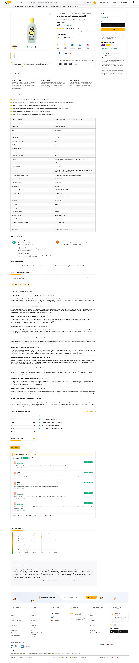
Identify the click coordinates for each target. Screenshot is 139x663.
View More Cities (94, 633)
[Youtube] (112, 657)
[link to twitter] (35, 47)
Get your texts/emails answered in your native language (120, 619)
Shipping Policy (14, 630)
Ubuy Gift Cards (34, 628)
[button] (104, 3)
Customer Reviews (35, 618)
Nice (91, 623)
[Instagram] (109, 657)
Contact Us (13, 615)
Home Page (13, 6)
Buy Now (91, 60)
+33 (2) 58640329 (116, 625)
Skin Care (31, 6)
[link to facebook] (31, 47)
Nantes (92, 625)
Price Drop (68, 25)
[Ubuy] (8, 2)
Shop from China (66, 653)
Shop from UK (23, 653)
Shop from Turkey (76, 653)
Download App (34, 613)
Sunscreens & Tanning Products (41, 6)
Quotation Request (15, 618)
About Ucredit (34, 625)
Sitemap (12, 623)
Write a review (15, 447)
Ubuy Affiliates (34, 637)
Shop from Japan (33, 653)
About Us (12, 613)
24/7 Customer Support (118, 614)
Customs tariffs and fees (17, 628)
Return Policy (33, 620)
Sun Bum (59, 11)
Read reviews (89, 458)
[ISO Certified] (24, 646)
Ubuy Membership (15, 635)
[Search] (94, 2)
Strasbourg (93, 628)
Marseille (92, 618)
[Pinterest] (117, 657)
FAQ (31, 623)
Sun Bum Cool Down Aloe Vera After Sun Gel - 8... (66, 6)
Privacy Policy (68, 657)
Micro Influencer (14, 633)
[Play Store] (123, 632)
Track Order (13, 625)
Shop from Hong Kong (44, 653)
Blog (31, 630)
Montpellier (93, 630)
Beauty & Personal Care (22, 6)
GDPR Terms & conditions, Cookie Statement (39, 633)
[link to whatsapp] (27, 47)
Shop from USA (14, 653)
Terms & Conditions (58, 657)
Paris (91, 613)
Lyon (91, 615)
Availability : (60, 31)
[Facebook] (107, 657)
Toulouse (92, 620)
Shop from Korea (56, 653)
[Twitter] (115, 657)
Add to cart (112, 25)
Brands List (33, 615)
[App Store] (114, 632)
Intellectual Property (15, 620)
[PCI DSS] (13, 646)
